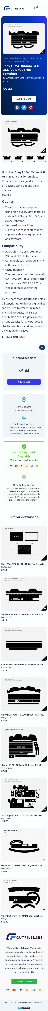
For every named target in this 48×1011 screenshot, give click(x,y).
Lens (22, 77)
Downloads (15, 58)
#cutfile (6, 194)
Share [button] (12, 124)
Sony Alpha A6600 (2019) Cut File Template (24, 815)
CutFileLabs (11, 77)
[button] (40, 136)
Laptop (4, 567)
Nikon (8, 868)
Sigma (8, 617)
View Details (24, 543)
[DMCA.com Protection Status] (24, 1007)
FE (42, 347)
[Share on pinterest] (30, 107)
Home (5, 58)
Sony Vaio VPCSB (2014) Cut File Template (23, 564)
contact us (33, 230)
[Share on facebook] (17, 107)
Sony (28, 77)
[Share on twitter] (24, 107)
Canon (4, 667)
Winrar (19, 433)
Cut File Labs (22, 1002)
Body (3, 818)
